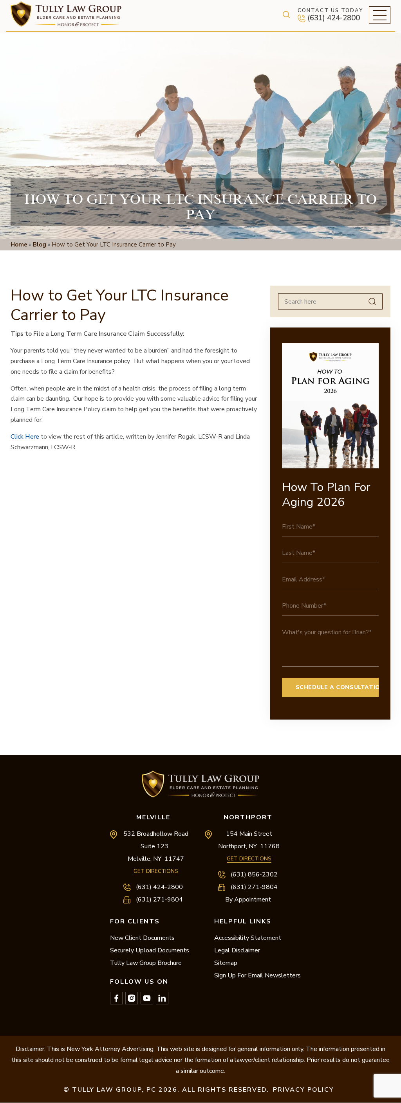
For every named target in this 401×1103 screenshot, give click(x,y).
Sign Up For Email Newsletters (257, 975)
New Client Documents (142, 938)
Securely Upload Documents (149, 950)
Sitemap (225, 963)
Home (19, 244)
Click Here (25, 436)
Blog (39, 244)
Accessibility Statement (247, 938)
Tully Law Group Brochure (146, 963)
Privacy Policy (303, 1089)
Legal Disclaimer (237, 950)
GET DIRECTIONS (156, 871)
